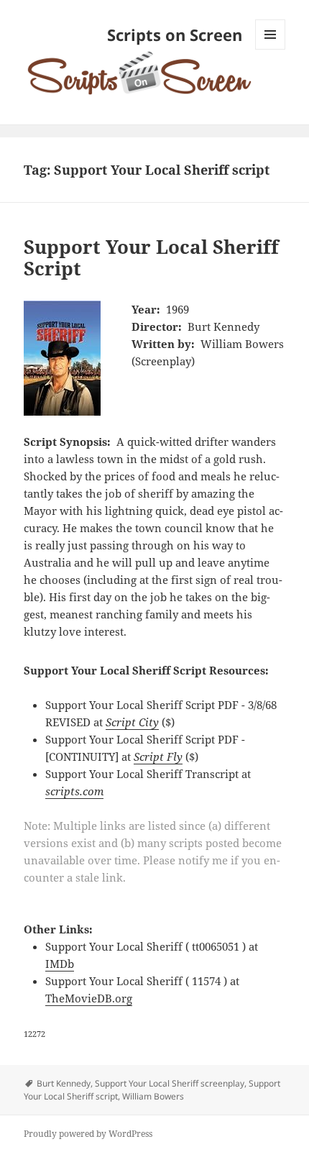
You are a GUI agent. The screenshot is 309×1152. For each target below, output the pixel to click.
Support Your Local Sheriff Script (151, 257)
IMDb (59, 963)
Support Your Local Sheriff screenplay (169, 1083)
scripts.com (74, 791)
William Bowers (153, 1096)
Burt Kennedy (64, 1083)
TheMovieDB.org (88, 998)
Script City (132, 722)
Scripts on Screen (174, 34)
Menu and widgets (270, 49)
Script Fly (158, 756)
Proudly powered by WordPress (88, 1134)
